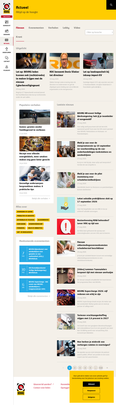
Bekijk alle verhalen (40, 198)
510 (101, 368)
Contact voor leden (42, 387)
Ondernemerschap (36, 224)
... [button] (95, 368)
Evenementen (36, 27)
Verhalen (53, 27)
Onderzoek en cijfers (25, 212)
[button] (107, 368)
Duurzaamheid (43, 220)
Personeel (21, 228)
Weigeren (91, 397)
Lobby (66, 27)
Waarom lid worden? (43, 384)
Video (77, 27)
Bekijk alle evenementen (38, 296)
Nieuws (20, 27)
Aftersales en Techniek (25, 220)
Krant (19, 36)
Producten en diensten (25, 216)
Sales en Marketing (35, 228)
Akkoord (91, 384)
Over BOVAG (21, 224)
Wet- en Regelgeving (24, 232)
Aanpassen (91, 391)
